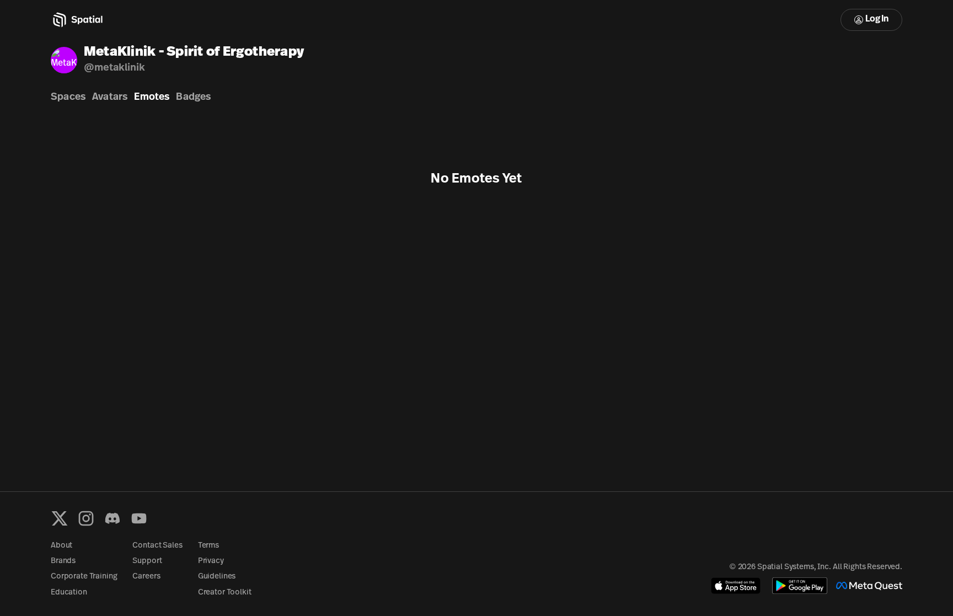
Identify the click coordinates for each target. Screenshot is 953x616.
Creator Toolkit (224, 592)
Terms (208, 546)
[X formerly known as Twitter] (59, 518)
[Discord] (112, 518)
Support (147, 561)
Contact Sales (157, 546)
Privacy (211, 561)
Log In (876, 19)
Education (69, 592)
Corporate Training (84, 576)
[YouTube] (139, 518)
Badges (193, 98)
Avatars (109, 98)
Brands (63, 561)
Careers (146, 576)
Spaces (68, 98)
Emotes (151, 98)
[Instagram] (86, 518)
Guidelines (217, 576)
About (61, 546)
